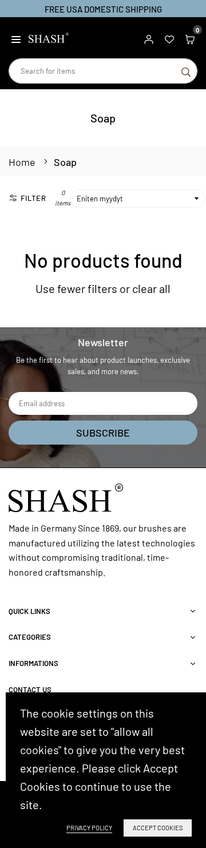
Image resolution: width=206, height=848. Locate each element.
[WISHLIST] (169, 38)
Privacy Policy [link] (89, 827)
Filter (33, 198)
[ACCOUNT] (148, 38)
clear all (151, 288)
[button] (16, 38)
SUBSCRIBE (103, 432)
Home (22, 162)
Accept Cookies (158, 827)
